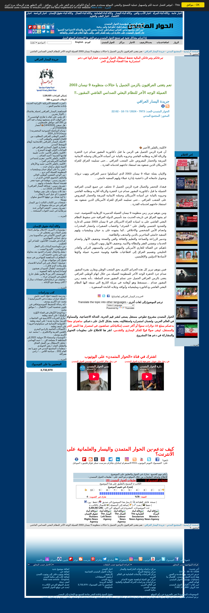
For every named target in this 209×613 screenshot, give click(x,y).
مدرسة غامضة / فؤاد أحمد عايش (49, 296)
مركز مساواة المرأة (147, 571)
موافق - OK (193, 4)
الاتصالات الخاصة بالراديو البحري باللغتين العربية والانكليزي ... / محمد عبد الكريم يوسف (48, 332)
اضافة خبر (64, 571)
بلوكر (90, 463)
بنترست (103, 463)
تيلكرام (110, 463)
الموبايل (76, 463)
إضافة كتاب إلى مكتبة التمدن (56, 577)
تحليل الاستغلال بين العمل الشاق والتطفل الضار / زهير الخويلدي (50, 344)
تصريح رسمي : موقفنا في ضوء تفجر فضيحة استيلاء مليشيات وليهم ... (48, 181)
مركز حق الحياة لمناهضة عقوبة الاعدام (138, 579)
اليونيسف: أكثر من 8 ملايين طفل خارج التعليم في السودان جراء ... (48, 275)
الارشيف (109, 574)
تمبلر (96, 463)
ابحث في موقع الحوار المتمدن (56, 587)
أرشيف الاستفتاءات (104, 577)
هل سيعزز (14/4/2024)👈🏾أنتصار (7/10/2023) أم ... (51, 126)
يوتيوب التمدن (150, 587)
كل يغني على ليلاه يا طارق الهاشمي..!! (46, 116)
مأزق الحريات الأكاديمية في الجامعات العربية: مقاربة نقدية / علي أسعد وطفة (48, 319)
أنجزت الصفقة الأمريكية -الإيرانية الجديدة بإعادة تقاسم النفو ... (46, 104)
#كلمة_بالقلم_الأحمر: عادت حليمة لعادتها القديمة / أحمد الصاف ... (50, 154)
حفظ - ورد (92, 502)
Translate (129, 308)
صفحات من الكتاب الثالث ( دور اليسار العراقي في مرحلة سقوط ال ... (48, 203)
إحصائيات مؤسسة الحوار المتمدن (184, 579)
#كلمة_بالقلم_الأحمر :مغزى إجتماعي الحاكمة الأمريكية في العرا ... (48, 159)
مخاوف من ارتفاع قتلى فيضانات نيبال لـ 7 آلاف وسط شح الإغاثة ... (47, 280)
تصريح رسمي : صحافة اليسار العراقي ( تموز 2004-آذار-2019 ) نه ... (47, 187)
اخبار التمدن (107, 569)
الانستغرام (127, 463)
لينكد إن (111, 560)
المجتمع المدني (173, 51)
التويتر (149, 463)
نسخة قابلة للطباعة (145, 502)
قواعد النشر (193, 582)
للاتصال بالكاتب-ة (98, 505)
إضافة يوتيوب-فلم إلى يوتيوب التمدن (52, 574)
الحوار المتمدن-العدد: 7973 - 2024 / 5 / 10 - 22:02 (140, 111)
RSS (134, 463)
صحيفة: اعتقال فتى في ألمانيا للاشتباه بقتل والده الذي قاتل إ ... (47, 264)
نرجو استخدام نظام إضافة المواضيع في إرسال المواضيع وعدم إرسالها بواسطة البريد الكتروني (156, 597)
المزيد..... (194, 345)
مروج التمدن (107, 579)
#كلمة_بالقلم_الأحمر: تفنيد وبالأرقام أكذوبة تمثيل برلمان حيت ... (49, 165)
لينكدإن (117, 463)
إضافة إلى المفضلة (119, 505)
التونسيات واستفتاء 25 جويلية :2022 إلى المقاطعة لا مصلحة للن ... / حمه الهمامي (47, 338)
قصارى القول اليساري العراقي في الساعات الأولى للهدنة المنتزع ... (49, 148)
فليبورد (84, 463)
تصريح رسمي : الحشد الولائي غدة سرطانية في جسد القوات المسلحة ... (49, 209)
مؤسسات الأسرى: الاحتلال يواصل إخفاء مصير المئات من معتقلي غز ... (47, 231)
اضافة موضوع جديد (60, 569)
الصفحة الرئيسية (191, 51)
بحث (138, 505)
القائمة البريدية (106, 582)
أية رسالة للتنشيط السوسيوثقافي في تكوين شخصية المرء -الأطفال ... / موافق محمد (47, 307)
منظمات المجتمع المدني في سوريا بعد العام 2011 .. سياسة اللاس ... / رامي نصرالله (47, 351)
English (109, 587)
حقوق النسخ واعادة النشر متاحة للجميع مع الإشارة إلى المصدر (85, 594)
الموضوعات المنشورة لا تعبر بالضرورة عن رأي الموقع (174, 594)
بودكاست (40, 560)
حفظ (148, 505)
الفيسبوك (157, 463)
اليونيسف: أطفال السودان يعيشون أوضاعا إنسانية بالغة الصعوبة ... (49, 269)
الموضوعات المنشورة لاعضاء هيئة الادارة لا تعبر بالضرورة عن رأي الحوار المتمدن (77, 597)
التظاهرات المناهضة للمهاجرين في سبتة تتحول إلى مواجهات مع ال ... (47, 258)
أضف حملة (64, 582)
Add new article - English (56, 579)
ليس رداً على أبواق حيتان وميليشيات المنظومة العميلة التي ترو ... (48, 170)
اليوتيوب (142, 463)
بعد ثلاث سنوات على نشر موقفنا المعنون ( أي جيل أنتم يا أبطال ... (50, 192)
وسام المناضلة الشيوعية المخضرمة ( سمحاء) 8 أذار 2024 (48, 132)
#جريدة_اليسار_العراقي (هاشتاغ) (127, 296)
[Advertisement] (187, 102)
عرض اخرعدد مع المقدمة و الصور (184, 574)
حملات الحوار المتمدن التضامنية (99, 571)
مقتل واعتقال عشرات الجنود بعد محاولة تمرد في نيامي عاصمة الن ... (47, 253)
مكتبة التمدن (150, 590)
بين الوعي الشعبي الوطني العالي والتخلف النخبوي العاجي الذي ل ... (50, 176)
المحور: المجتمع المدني (156, 115)
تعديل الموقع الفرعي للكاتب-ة (55, 584)
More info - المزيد (101, 7)
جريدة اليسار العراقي (154, 51)
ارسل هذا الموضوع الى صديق (116, 502)
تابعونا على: (165, 461)
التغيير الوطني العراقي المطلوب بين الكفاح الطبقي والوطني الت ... (48, 137)
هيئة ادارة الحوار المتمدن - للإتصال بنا (182, 577)
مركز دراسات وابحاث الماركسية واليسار (138, 569)
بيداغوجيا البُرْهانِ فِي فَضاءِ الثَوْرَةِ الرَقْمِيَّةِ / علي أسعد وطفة (50, 314)
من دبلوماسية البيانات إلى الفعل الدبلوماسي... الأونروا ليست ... (50, 247)
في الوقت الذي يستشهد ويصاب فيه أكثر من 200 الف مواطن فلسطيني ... (47, 121)
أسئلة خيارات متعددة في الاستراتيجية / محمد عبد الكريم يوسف (47, 300)
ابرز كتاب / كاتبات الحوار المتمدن (184, 584)
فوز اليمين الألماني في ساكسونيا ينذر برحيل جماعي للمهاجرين (48, 236)
